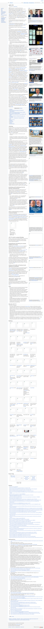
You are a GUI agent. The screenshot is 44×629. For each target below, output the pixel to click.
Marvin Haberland (19, 375)
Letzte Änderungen (3, 12)
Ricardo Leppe (21, 68)
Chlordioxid (37, 277)
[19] (21, 96)
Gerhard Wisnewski (25, 403)
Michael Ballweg (22, 151)
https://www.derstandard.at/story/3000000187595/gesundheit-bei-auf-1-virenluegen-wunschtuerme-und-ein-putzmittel (25, 613)
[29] (17, 191)
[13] (20, 50)
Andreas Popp (32, 375)
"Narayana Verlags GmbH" (35, 280)
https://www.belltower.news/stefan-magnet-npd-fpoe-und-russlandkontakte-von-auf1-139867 (22, 520)
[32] (13, 205)
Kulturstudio (11, 405)
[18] (20, 96)
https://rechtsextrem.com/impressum (15, 592)
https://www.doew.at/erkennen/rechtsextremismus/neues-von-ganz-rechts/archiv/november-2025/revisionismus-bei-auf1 (26, 537)
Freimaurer (32, 447)
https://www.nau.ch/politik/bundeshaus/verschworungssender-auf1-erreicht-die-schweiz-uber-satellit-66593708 (24, 577)
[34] (18, 241)
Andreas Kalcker (27, 306)
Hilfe (1, 14)
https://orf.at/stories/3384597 (13, 486)
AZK (23, 545)
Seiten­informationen (3, 22)
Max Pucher (22, 34)
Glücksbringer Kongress (24, 33)
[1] (37, 45)
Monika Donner (11, 387)
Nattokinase (34, 435)
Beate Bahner (28, 365)
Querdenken (10, 144)
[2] (34, 70)
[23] (18, 149)
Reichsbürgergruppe (31, 180)
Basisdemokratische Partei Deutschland (33, 179)
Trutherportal (13, 404)
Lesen (22, 2)
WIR (12, 74)
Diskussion (11, 2)
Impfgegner (31, 365)
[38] (39, 318)
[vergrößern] (42, 20)
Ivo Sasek (16, 545)
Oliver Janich (36, 245)
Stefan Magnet (15, 6)
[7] (11, 12)
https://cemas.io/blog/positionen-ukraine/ (16, 610)
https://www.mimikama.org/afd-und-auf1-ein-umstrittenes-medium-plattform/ (20, 521)
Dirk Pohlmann (25, 354)
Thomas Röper (17, 68)
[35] (26, 249)
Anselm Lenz (25, 435)
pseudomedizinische (11, 270)
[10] (17, 17)
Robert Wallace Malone (32, 213)
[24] (24, 151)
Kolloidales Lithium (16, 275)
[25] (25, 151)
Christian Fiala (25, 70)
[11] (11, 21)
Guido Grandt (17, 104)
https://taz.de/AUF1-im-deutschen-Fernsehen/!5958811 (17, 597)
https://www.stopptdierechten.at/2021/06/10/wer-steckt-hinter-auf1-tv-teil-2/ (20, 535)
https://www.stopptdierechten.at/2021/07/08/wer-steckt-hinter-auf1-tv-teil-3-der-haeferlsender (22, 536)
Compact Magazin (15, 89)
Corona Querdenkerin (19, 365)
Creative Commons (18, 624)
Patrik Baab (11, 365)
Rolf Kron (34, 365)
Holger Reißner (18, 435)
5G (23, 74)
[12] (23, 46)
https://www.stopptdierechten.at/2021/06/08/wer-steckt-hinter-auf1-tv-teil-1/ (20, 534)
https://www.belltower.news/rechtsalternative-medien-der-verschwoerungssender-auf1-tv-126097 (23, 532)
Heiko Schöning (31, 175)
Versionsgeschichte (31, 2)
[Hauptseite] (3, 3)
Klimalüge (24, 406)
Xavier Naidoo (25, 342)
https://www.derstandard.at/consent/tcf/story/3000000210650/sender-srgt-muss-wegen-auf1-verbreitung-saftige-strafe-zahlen (26, 598)
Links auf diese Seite (3, 17)
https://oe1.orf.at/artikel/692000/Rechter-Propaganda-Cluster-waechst (19, 519)
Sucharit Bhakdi (32, 387)
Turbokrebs (21, 471)
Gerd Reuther (21, 70)
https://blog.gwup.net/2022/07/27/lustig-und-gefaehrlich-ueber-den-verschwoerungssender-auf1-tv (23, 533)
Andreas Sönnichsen (19, 387)
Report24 (24, 27)
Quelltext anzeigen (26, 2)
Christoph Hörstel (35, 20)
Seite (8, 2)
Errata (12, 106)
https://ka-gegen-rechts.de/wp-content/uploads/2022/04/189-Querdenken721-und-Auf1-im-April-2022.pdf (23, 544)
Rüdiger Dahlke (31, 267)
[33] (10, 209)
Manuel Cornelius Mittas (15, 82)
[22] (11, 148)
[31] (16, 198)
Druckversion (2, 20)
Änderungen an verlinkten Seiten (3, 18)
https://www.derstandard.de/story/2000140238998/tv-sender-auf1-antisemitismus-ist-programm (22, 511)
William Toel (10, 71)
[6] (23, 11)
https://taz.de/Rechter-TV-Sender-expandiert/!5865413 (17, 518)
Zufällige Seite (3, 13)
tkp (22, 458)
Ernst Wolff (31, 414)
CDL (34, 277)
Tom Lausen (26, 390)
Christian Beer (32, 458)
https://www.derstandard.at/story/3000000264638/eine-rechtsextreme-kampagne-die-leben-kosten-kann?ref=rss (24, 612)
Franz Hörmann (12, 414)
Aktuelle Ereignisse (3, 11)
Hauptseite (2, 8)
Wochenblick (19, 31)
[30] (11, 193)
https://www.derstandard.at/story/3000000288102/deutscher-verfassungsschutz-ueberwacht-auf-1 (23, 602)
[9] (18, 15)
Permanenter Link (3, 21)
